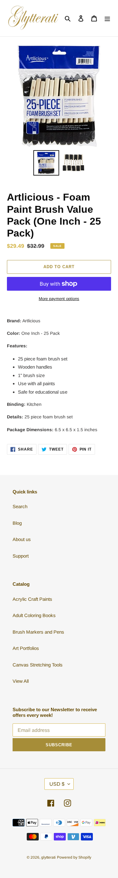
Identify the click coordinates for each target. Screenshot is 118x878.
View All (21, 681)
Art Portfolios (26, 648)
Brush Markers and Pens (38, 632)
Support (21, 556)
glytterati (48, 857)
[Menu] (107, 18)
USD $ (57, 784)
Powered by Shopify (74, 857)
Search (20, 506)
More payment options (59, 298)
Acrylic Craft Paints (32, 599)
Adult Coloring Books (34, 615)
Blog (17, 523)
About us (22, 539)
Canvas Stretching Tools (38, 664)
